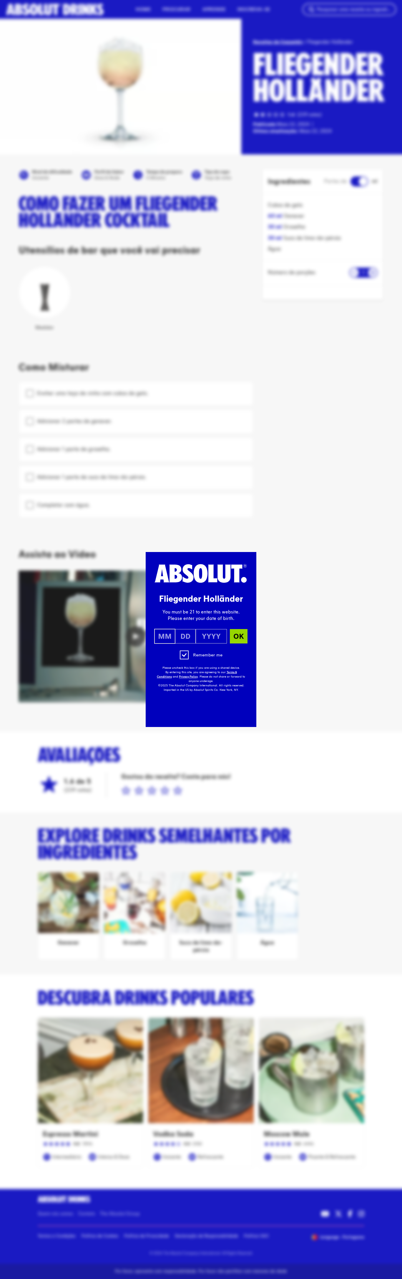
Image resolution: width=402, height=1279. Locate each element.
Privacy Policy (188, 676)
